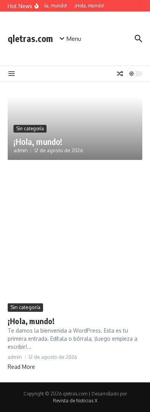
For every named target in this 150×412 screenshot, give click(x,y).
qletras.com (30, 38)
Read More (21, 366)
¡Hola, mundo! (38, 141)
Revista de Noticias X (75, 401)
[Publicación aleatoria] (120, 74)
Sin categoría (30, 128)
